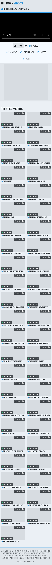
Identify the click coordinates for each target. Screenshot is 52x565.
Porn (14, 3)
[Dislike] (21, 45)
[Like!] (15, 45)
